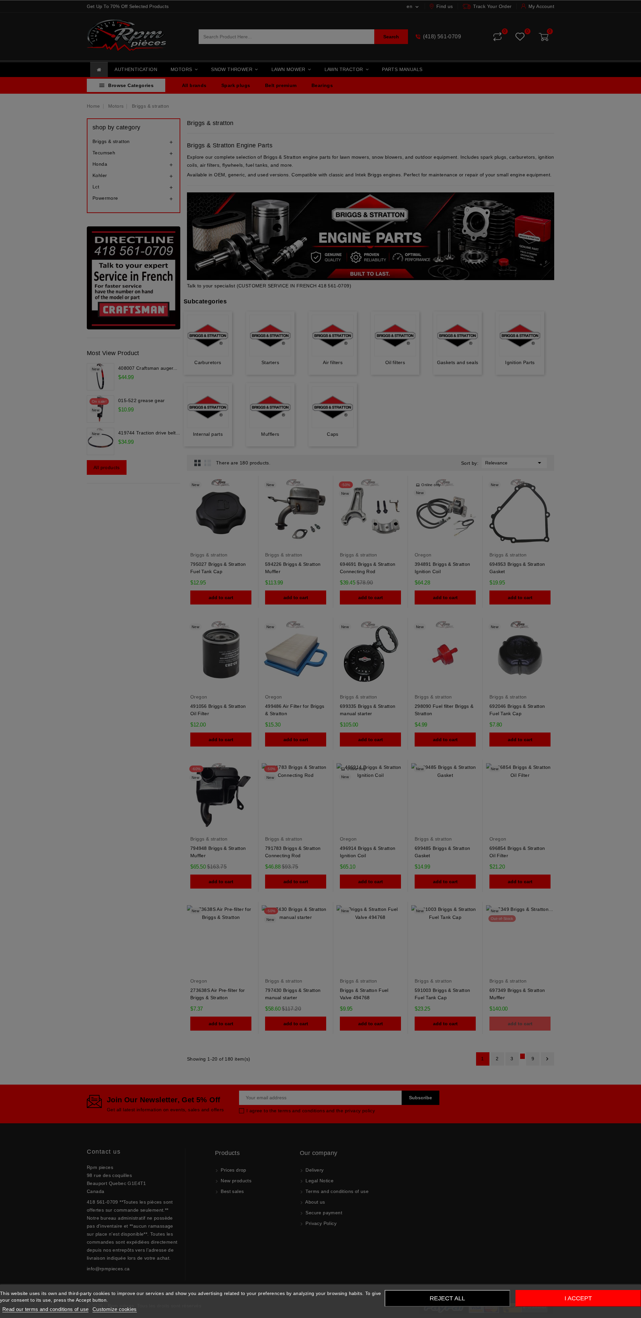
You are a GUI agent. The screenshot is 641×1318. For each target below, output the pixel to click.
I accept (578, 1298)
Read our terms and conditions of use (45, 1309)
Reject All (447, 1298)
